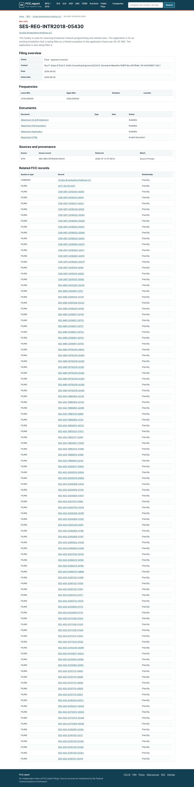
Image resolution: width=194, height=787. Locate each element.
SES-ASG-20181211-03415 (70, 758)
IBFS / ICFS (48, 5)
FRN (134, 774)
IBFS (28, 16)
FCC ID (127, 774)
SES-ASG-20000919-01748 (71, 490)
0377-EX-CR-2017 (66, 186)
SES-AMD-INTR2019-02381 (71, 367)
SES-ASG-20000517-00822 (71, 466)
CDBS (84, 3)
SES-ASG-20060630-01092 (71, 548)
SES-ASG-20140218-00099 (71, 647)
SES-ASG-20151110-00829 (70, 688)
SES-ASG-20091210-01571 (70, 595)
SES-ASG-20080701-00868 (71, 571)
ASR (71, 3)
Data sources (153, 774)
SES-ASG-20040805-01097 (71, 519)
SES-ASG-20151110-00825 (70, 671)
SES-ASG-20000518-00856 (71, 478)
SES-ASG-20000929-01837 (71, 495)
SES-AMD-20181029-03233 (71, 302)
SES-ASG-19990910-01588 (70, 454)
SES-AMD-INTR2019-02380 (71, 361)
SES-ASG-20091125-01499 (70, 577)
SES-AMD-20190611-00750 (71, 320)
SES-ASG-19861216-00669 (70, 414)
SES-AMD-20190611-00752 (71, 332)
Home (21, 16)
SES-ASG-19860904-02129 (71, 396)
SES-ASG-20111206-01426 (70, 630)
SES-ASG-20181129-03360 (71, 747)
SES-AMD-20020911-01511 (70, 291)
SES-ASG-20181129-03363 (71, 753)
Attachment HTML (29, 137)
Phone (142, 774)
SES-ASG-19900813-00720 (71, 425)
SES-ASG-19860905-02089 (71, 408)
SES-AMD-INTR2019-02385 (71, 390)
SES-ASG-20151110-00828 (70, 682)
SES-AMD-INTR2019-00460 (71, 355)
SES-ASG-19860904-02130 (71, 402)
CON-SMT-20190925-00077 (71, 250)
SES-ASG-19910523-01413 (71, 431)
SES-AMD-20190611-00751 (70, 326)
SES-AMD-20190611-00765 (71, 343)
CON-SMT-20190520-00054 (71, 238)
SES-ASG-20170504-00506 (71, 723)
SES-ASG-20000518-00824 (71, 472)
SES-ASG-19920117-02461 (70, 437)
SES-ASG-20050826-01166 (71, 531)
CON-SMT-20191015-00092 (71, 273)
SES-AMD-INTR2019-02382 (71, 373)
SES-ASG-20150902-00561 (71, 665)
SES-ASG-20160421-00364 (71, 706)
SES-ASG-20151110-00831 (70, 694)
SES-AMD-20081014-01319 (71, 297)
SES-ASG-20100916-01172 (70, 606)
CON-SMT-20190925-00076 (71, 244)
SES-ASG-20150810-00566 (71, 659)
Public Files (104, 5)
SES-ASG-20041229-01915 (70, 525)
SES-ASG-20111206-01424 (70, 618)
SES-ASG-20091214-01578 (70, 601)
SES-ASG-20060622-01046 (71, 542)
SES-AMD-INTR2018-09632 (71, 349)
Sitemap (171, 774)
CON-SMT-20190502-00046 (71, 221)
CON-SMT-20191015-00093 (71, 279)
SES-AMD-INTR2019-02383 (71, 378)
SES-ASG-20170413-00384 (71, 718)
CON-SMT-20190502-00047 (71, 227)
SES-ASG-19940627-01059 (71, 443)
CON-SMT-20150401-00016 (71, 191)
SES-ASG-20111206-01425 (70, 624)
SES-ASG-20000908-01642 (71, 484)
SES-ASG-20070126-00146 (71, 554)
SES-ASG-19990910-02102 (70, 460)
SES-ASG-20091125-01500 (70, 583)
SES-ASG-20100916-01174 (70, 612)
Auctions (94, 3)
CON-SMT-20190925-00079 (71, 262)
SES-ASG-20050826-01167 (71, 536)
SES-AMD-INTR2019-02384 (71, 384)
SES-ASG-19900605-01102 (70, 419)
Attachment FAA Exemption (33, 125)
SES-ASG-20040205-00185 (71, 513)
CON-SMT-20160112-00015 (71, 197)
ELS (58, 3)
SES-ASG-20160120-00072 (71, 700)
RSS (163, 774)
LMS (77, 3)
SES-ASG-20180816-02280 (71, 729)
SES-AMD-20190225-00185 (71, 308)
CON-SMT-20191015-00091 (71, 267)
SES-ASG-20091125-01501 (70, 589)
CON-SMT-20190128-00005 (71, 209)
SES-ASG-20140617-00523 (71, 653)
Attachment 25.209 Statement (35, 120)
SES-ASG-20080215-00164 (71, 560)
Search (169, 5)
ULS (64, 3)
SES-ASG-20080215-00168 (71, 566)
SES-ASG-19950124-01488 (71, 449)
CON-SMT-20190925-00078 (71, 256)
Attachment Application (31, 131)
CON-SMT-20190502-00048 (71, 232)
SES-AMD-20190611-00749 (71, 314)
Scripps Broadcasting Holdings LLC (47, 16)
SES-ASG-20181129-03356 (71, 741)
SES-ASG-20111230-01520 (70, 641)
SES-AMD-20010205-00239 (71, 285)
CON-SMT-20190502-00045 (71, 215)
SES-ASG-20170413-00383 (71, 712)
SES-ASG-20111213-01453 (70, 636)
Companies (118, 3)
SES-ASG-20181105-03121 (70, 735)
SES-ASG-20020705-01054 (71, 507)
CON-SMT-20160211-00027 (71, 203)
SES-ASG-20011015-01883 (70, 501)
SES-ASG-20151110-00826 (70, 677)
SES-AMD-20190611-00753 (71, 337)
